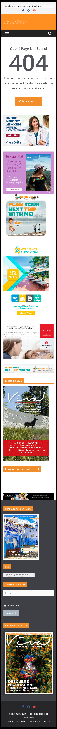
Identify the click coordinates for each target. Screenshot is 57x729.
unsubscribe (12, 605)
